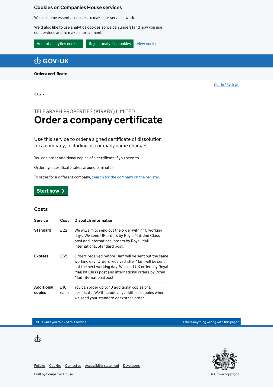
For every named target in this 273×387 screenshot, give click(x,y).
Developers (131, 366)
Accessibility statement (102, 366)
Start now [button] (48, 191)
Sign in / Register (226, 84)
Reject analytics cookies (110, 43)
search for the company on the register (125, 177)
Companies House (59, 374)
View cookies (148, 44)
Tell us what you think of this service (60, 322)
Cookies (55, 366)
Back (40, 94)
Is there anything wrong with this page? (210, 322)
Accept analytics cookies (58, 43)
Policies (39, 366)
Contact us (73, 366)
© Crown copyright (225, 374)
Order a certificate (50, 73)
